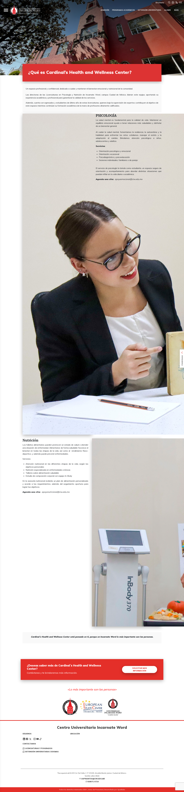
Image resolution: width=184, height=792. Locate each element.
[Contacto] (176, 2)
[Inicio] (25, 10)
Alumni (167, 10)
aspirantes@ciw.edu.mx (93, 779)
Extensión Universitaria (149, 10)
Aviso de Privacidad (95, 789)
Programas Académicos (123, 10)
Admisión (105, 10)
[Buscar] (169, 2)
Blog (176, 10)
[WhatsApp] (173, 2)
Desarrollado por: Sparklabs (114, 789)
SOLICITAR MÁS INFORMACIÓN (139, 669)
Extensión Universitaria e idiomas (42, 752)
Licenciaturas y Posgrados (38, 748)
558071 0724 (93, 782)
